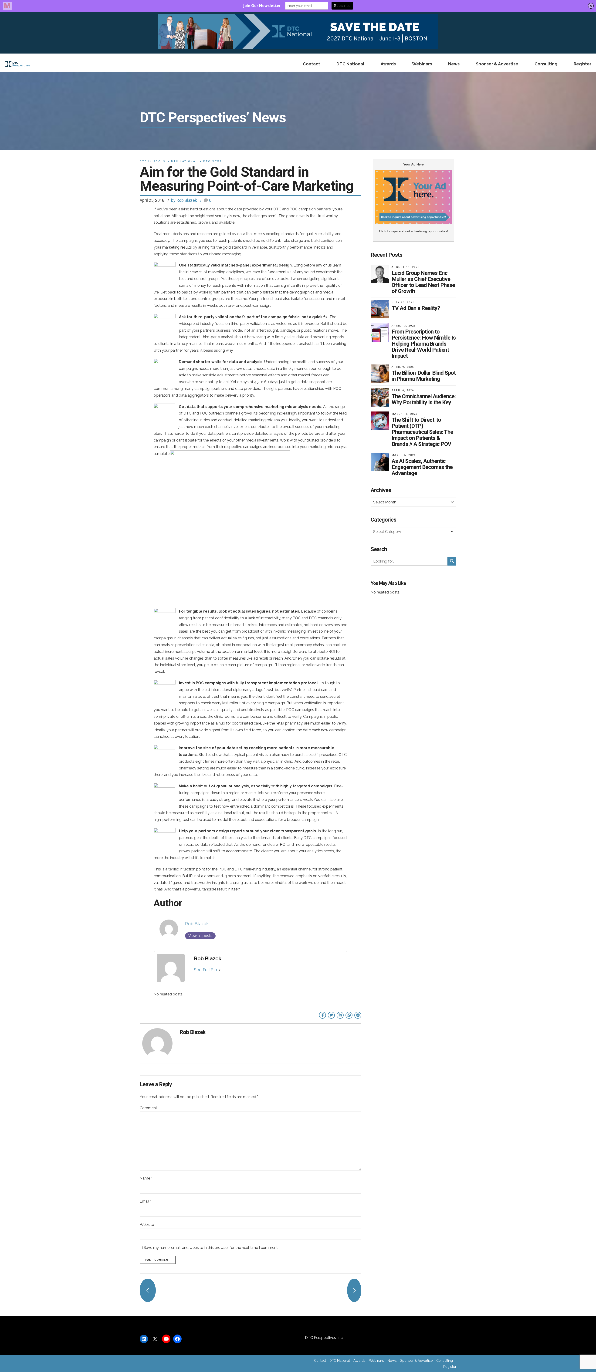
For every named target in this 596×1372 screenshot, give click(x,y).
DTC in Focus (153, 161)
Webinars (422, 63)
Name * (146, 1178)
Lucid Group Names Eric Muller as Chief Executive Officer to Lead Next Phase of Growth (423, 282)
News (454, 63)
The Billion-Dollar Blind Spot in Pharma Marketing (424, 376)
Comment (148, 1108)
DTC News (212, 161)
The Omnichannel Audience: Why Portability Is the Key (424, 399)
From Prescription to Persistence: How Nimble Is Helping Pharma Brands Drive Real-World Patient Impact (424, 343)
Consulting (546, 63)
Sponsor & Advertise (497, 63)
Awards (388, 63)
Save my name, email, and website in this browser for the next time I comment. (211, 1247)
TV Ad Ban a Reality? (416, 308)
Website (147, 1224)
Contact (311, 63)
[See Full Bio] (220, 970)
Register (582, 63)
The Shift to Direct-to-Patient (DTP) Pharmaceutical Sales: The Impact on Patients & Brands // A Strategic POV (422, 432)
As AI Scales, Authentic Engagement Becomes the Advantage (422, 467)
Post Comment (157, 1259)
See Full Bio (205, 969)
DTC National (350, 63)
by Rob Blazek (184, 200)
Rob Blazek (197, 923)
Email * (145, 1201)
